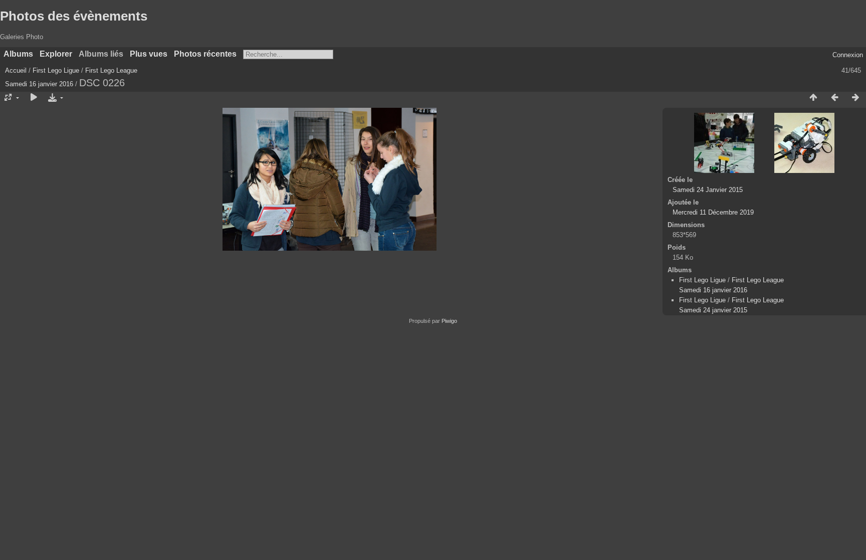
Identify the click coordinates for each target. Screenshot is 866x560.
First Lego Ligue (56, 70)
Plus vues (148, 54)
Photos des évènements (73, 16)
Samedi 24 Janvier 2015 (708, 190)
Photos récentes (205, 54)
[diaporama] (33, 98)
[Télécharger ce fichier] (54, 98)
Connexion (847, 55)
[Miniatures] (813, 98)
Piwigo (449, 321)
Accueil (16, 70)
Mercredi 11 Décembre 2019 (713, 212)
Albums (18, 54)
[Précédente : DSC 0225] (834, 98)
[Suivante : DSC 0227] (855, 98)
